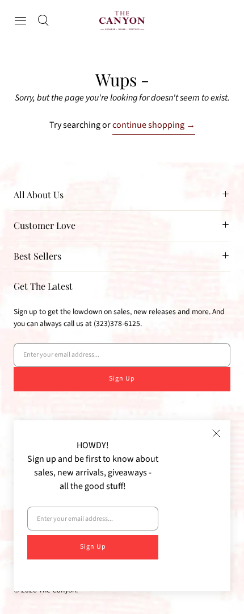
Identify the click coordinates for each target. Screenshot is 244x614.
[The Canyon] (122, 20)
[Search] (43, 20)
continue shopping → (153, 125)
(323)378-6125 (117, 323)
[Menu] (20, 20)
